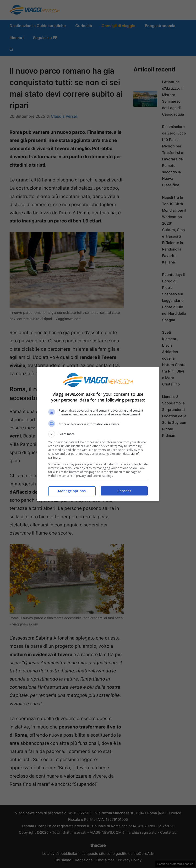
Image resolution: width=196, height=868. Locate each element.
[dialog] (98, 434)
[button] (98, 434)
